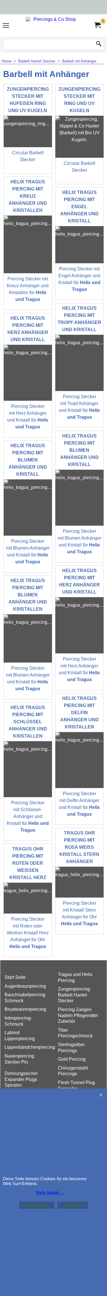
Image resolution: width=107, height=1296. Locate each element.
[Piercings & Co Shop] (52, 25)
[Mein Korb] (97, 25)
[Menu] (6, 26)
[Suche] (98, 44)
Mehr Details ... (50, 1192)
